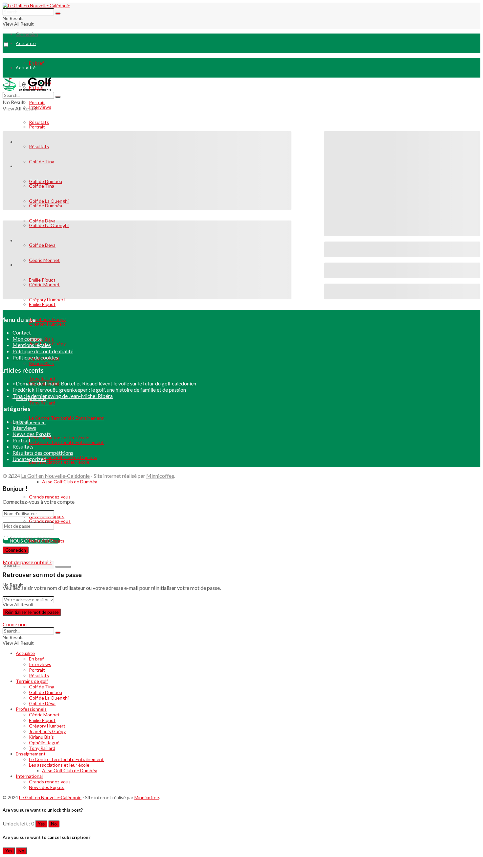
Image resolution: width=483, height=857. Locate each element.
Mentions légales (31, 345)
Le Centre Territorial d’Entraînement (66, 759)
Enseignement (31, 753)
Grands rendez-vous (50, 496)
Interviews (40, 107)
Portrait (37, 126)
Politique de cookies (35, 357)
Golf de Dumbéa (45, 692)
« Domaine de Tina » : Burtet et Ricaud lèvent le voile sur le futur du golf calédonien (104, 383)
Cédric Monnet (44, 714)
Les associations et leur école (59, 765)
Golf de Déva (42, 703)
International (29, 776)
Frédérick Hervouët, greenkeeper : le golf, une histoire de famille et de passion (99, 389)
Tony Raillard (42, 748)
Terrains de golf (32, 681)
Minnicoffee (160, 476)
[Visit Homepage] (36, 5)
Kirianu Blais (41, 737)
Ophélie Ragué (44, 742)
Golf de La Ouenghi (49, 698)
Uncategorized (29, 459)
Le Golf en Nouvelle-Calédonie (55, 476)
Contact (21, 332)
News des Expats (31, 434)
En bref (36, 63)
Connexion (27, 34)
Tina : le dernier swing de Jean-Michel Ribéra (62, 396)
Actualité (26, 43)
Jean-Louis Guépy (47, 731)
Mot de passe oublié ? (27, 562)
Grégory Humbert (47, 726)
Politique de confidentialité (42, 351)
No (54, 823)
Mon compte (27, 339)
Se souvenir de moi (31, 538)
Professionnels (31, 709)
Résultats (23, 446)
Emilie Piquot (42, 720)
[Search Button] (57, 13)
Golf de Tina (41, 686)
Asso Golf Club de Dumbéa (69, 481)
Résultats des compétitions (42, 453)
